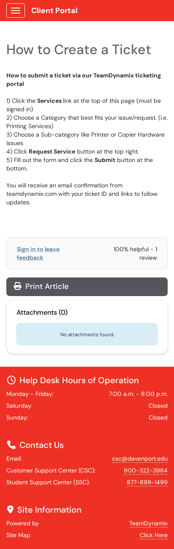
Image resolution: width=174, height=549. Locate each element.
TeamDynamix (148, 523)
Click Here (154, 535)
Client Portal (54, 10)
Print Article (45, 286)
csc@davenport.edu (140, 458)
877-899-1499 (147, 482)
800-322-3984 (146, 470)
